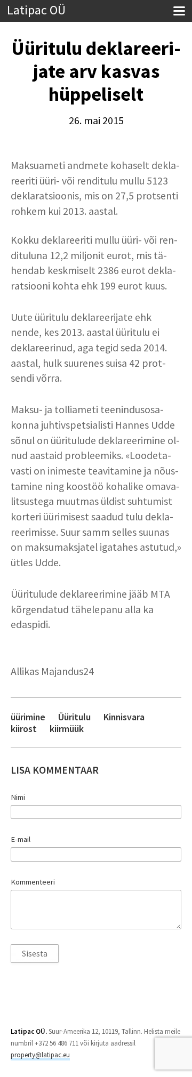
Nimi (18, 797)
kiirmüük (67, 728)
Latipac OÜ (36, 10)
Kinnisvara (124, 716)
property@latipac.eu (40, 1054)
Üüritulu (74, 716)
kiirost (24, 728)
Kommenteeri (33, 882)
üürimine (28, 716)
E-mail (20, 839)
